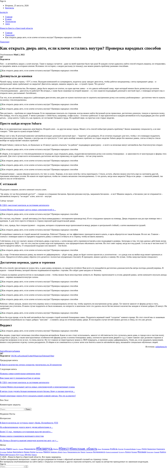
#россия (4, 454)
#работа (163, 452)
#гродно (120, 449)
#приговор (150, 452)
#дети (144, 449)
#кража (26, 452)
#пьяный (156, 452)
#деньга (138, 449)
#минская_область (56, 452)
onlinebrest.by (161, 347)
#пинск (128, 452)
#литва (32, 452)
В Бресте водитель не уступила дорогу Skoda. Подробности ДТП (29, 423)
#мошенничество (73, 452)
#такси (22, 454)
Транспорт (4, 42)
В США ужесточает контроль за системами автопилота (24, 205)
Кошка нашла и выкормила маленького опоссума (22, 436)
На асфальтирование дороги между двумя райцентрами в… (26, 427)
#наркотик (89, 452)
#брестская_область (83, 448)
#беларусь (9, 351)
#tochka (3, 449)
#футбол (28, 455)
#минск (46, 452)
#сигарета (12, 455)
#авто (2, 351)
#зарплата (160, 449)
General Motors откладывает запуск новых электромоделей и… (28, 210)
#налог (83, 452)
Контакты (9, 8)
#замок (17, 351)
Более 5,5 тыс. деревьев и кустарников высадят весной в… (26, 432)
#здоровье (3, 452)
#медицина (39, 452)
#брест (64, 448)
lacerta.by (4, 12)
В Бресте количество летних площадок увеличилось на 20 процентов (31, 365)
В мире (8, 19)
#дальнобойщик (130, 449)
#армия (21, 449)
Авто (7, 24)
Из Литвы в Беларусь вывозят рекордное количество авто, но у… (29, 440)
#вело (99, 449)
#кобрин (9, 452)
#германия (105, 449)
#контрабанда (18, 452)
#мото (65, 452)
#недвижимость (99, 452)
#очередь (122, 452)
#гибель (114, 449)
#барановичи (30, 449)
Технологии (10, 21)
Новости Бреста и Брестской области (16, 28)
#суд (18, 455)
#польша (142, 452)
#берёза (55, 449)
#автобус (15, 449)
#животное (151, 449)
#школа (34, 455)
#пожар (134, 452)
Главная (8, 17)
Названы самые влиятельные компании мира (20, 373)
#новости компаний (112, 452)
